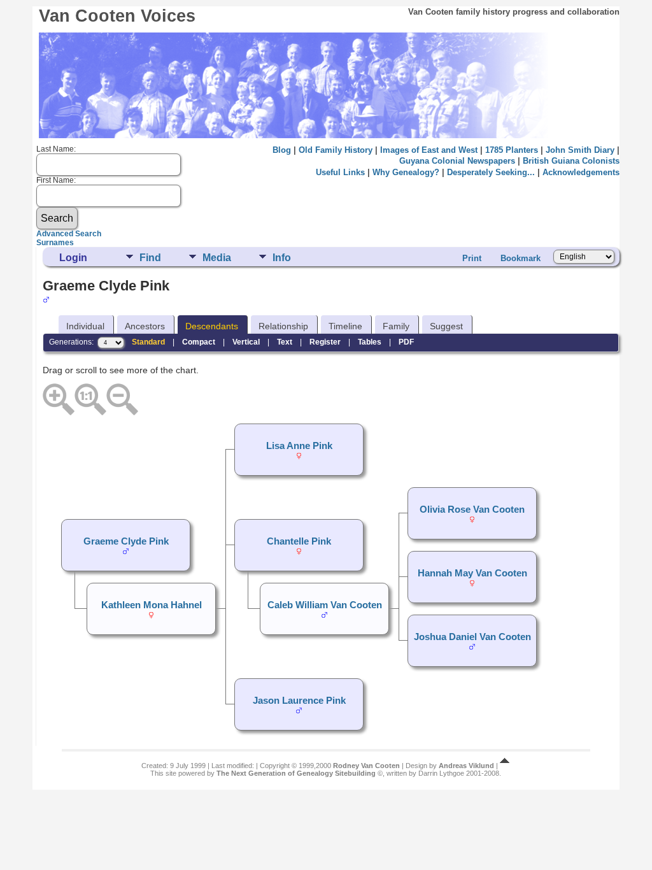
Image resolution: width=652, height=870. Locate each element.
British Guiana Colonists (571, 161)
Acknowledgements (581, 172)
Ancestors (145, 326)
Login (73, 257)
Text (284, 342)
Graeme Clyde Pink (126, 541)
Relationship (283, 326)
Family (396, 326)
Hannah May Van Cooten (472, 573)
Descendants (211, 326)
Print (471, 258)
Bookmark (520, 258)
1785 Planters (511, 150)
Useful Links (340, 172)
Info (282, 257)
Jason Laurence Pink (299, 700)
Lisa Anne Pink (299, 446)
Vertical (246, 342)
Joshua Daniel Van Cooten (472, 637)
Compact (198, 342)
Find (150, 257)
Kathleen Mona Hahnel (151, 605)
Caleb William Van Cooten (324, 605)
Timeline (345, 326)
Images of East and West (429, 150)
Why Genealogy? (405, 172)
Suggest (446, 326)
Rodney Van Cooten (366, 765)
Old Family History (335, 150)
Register (325, 342)
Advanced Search (68, 233)
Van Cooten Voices (117, 15)
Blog (282, 150)
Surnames (55, 242)
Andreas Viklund (466, 765)
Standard (148, 342)
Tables (369, 342)
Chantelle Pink (299, 541)
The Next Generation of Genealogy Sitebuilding (296, 773)
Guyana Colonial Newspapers (457, 161)
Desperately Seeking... (491, 172)
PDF (406, 342)
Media (216, 257)
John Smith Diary (580, 150)
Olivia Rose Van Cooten (472, 509)
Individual (85, 326)
